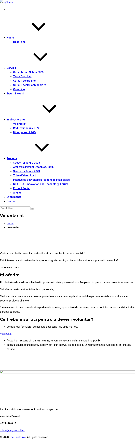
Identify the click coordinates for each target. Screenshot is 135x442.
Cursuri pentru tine (24, 80)
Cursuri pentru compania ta (29, 85)
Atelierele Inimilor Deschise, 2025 (33, 167)
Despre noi (19, 41)
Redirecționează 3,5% (26, 128)
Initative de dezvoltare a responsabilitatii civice (41, 179)
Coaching (19, 89)
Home (10, 37)
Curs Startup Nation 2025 (28, 72)
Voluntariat (19, 123)
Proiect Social (21, 188)
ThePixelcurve (17, 437)
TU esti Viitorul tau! (24, 175)
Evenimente (14, 196)
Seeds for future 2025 (26, 162)
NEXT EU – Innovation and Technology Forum (40, 184)
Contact (11, 201)
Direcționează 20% (24, 132)
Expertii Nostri (15, 93)
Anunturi (18, 192)
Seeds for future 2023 (26, 171)
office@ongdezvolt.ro (12, 430)
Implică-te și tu (16, 119)
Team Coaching (22, 76)
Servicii (11, 67)
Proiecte (12, 158)
